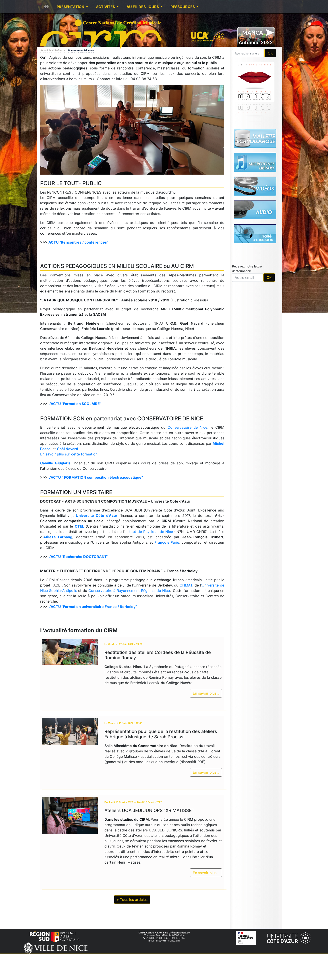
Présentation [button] (71, 6)
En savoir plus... (206, 693)
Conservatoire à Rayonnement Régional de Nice (129, 590)
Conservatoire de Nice (188, 427)
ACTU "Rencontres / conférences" (78, 242)
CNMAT (186, 585)
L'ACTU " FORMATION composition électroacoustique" (95, 477)
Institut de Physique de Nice (149, 531)
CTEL (79, 526)
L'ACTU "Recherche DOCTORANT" (78, 556)
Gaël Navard (67, 449)
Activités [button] (106, 6)
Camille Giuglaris (55, 463)
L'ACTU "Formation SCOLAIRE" (74, 403)
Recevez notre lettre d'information (247, 268)
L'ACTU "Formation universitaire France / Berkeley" (92, 606)
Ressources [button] (183, 6)
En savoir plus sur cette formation (69, 454)
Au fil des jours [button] (143, 6)
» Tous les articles (132, 899)
